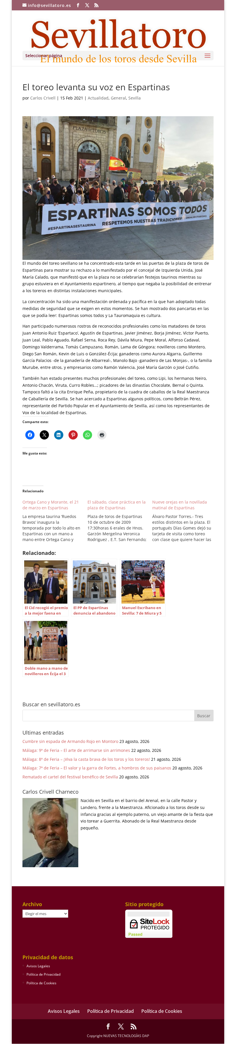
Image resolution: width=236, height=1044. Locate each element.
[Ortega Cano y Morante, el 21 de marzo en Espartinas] (54, 520)
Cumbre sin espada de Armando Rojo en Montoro (70, 741)
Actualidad (98, 98)
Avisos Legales (38, 966)
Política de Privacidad (43, 974)
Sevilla (134, 98)
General (118, 98)
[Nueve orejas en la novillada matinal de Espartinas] (184, 520)
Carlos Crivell (43, 98)
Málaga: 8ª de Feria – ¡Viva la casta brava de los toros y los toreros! (86, 759)
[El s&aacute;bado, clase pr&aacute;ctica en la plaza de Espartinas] (120, 520)
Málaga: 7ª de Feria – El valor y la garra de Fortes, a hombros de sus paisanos (96, 768)
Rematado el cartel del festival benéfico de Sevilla (70, 777)
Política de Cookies (41, 983)
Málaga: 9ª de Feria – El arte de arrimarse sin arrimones (76, 750)
